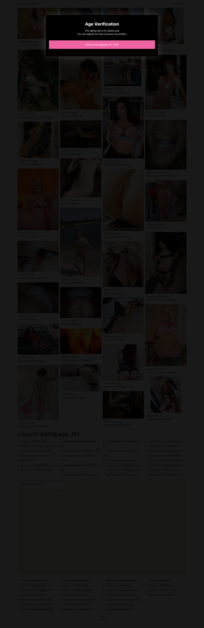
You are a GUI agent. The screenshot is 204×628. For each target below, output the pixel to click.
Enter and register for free (102, 44)
